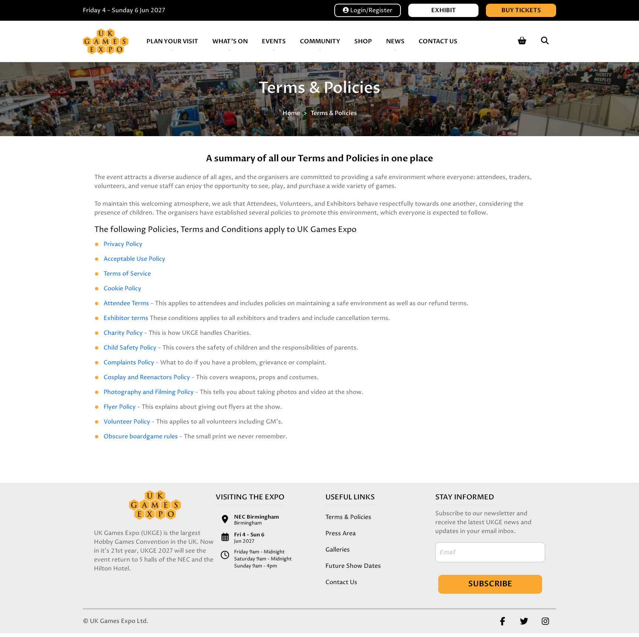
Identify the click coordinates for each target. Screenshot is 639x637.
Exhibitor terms (126, 318)
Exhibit (443, 10)
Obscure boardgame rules (141, 436)
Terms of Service (127, 274)
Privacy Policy (123, 244)
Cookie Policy (122, 288)
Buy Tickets (521, 10)
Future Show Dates (353, 566)
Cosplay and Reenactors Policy (147, 377)
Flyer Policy (120, 407)
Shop (363, 41)
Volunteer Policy (127, 422)
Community (320, 41)
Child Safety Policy (130, 348)
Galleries (337, 550)
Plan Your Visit (172, 41)
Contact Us (438, 41)
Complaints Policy (129, 362)
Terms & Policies (334, 113)
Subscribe (490, 584)
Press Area (340, 533)
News (395, 41)
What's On (230, 41)
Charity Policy (123, 333)
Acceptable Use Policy (134, 259)
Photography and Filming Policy (149, 392)
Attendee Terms (126, 303)
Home (291, 113)
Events (274, 41)
